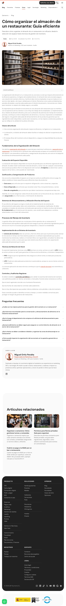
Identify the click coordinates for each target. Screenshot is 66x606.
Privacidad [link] (27, 570)
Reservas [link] (7, 502)
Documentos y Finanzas (11, 542)
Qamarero (5, 15)
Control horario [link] (9, 533)
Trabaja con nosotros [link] (10, 556)
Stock (6, 537)
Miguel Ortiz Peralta (24, 354)
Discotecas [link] (27, 504)
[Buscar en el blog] (62, 7)
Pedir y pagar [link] (8, 493)
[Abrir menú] (62, 2)
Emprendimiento (53, 7)
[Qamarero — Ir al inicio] (3, 3)
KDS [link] (5, 495)
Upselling (7, 516)
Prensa (6, 554)
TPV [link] (5, 486)
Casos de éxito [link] (49, 493)
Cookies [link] (26, 572)
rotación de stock (45, 266)
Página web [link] (7, 504)
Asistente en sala (9, 498)
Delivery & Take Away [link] (11, 526)
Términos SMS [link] (28, 577)
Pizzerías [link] (27, 488)
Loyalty (6, 514)
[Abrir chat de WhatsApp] (4, 601)
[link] (57, 2)
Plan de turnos (8, 540)
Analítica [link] (7, 507)
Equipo (6, 552)
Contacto (27, 552)
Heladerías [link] (27, 507)
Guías (23, 7)
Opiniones (47, 495)
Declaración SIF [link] (29, 579)
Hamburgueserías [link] (29, 486)
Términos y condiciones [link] (31, 567)
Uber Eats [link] (7, 528)
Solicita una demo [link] (47, 3)
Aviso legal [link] (27, 565)
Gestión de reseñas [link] (10, 512)
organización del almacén (18, 149)
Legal (28, 7)
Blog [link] (45, 486)
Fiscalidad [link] (7, 535)
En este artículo (8, 90)
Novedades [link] (48, 488)
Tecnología (35, 7)
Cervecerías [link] (28, 497)
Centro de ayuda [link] (29, 556)
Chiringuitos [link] (28, 509)
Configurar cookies (30, 575)
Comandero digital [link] (10, 490)
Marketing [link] (7, 509)
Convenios (10, 7)
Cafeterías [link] (27, 495)
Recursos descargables (31, 554)
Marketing (43, 7)
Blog (3, 7)
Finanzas (17, 7)
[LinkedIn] (7, 374)
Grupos (26, 516)
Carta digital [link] (8, 488)
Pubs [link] (25, 500)
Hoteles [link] (26, 514)
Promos (6, 519)
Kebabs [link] (26, 490)
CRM (5, 521)
